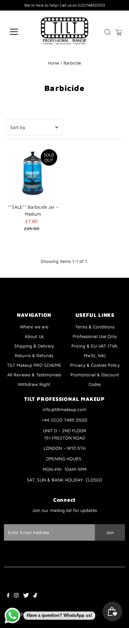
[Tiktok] (35, 596)
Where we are (34, 326)
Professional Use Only (95, 336)
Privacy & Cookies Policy (95, 365)
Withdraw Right (34, 384)
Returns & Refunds (34, 355)
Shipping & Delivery (34, 346)
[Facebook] (8, 596)
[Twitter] (26, 596)
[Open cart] (119, 32)
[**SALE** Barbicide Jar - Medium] (33, 173)
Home (53, 62)
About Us (34, 336)
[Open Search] (107, 32)
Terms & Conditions (94, 326)
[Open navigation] (19, 31)
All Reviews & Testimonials (34, 374)
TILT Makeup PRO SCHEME (34, 365)
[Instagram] (16, 596)
